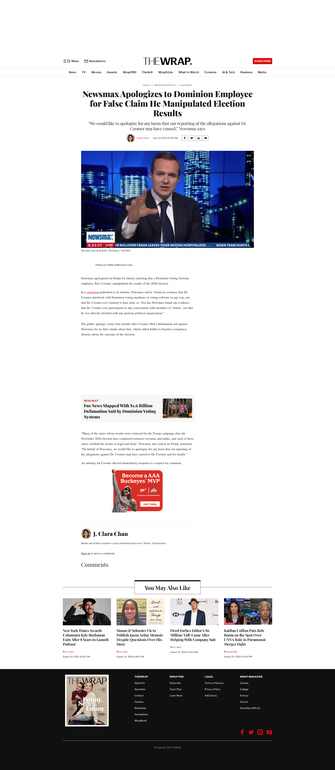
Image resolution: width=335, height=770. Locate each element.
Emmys (244, 695)
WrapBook (141, 720)
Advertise (140, 689)
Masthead (140, 708)
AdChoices (211, 695)
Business (246, 72)
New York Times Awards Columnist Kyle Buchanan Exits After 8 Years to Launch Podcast (86, 637)
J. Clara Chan (142, 138)
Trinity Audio (113, 265)
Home (146, 85)
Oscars (244, 701)
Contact (139, 695)
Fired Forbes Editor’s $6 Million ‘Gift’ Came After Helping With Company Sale (193, 635)
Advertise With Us (250, 708)
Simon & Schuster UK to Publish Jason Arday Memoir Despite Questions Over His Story (140, 637)
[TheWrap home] (167, 61)
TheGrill (147, 72)
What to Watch (188, 72)
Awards (112, 72)
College (244, 689)
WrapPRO (129, 72)
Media (262, 72)
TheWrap (141, 676)
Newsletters (97, 61)
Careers (139, 701)
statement (93, 292)
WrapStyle (165, 72)
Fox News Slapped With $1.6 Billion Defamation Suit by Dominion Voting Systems (120, 411)
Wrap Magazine (251, 676)
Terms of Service (214, 682)
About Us (140, 682)
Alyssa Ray (232, 651)
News (72, 72)
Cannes (244, 682)
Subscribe (262, 61)
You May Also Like (168, 587)
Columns (210, 72)
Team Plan (176, 689)
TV (84, 72)
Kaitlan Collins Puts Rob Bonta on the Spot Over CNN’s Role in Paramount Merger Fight (245, 637)
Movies (96, 72)
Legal (209, 676)
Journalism (186, 85)
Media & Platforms (165, 85)
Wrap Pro (177, 676)
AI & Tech (228, 72)
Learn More (176, 695)
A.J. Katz (70, 651)
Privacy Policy (212, 689)
